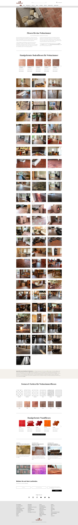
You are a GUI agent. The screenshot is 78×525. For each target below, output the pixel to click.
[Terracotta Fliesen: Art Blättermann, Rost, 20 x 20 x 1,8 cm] (39, 62)
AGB (51, 510)
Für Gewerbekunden (19, 505)
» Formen (58, 43)
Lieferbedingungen (54, 513)
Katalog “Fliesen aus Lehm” (20, 508)
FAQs (52, 514)
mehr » (24, 376)
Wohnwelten (28, 5)
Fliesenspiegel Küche (31, 509)
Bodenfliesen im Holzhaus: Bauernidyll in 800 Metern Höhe (54, 445)
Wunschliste (53, 509)
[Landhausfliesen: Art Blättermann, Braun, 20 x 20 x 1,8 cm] (55, 62)
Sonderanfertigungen (42, 507)
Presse (17, 514)
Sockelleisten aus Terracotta (32, 507)
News (24, 5)
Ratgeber (41, 5)
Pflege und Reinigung (42, 514)
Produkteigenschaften (19, 510)
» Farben (42, 44)
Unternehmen (18, 507)
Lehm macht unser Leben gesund (22, 444)
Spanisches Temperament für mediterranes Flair (38, 445)
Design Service (41, 508)
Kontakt (45, 5)
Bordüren (29, 510)
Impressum (52, 515)
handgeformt (17, 6)
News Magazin (18, 512)
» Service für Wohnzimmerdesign (54, 44)
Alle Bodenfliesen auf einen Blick (39, 74)
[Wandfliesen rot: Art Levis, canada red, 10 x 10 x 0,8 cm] (22, 423)
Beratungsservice (42, 505)
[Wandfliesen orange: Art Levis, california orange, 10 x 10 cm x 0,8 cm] (47, 423)
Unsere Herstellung (19, 509)
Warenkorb (52, 508)
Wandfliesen (56, 5)
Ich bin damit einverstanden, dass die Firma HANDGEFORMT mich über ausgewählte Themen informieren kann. (55, 487)
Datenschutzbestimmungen (55, 512)
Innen (25, 6)
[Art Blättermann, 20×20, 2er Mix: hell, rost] (47, 62)
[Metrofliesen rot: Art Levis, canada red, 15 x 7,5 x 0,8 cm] (30, 423)
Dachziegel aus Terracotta (32, 512)
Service (37, 5)
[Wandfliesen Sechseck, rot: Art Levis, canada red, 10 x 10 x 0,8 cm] (39, 423)
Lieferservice (41, 510)
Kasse (52, 507)
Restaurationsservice (42, 509)
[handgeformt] (19, 2)
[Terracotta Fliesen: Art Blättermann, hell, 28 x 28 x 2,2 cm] (22, 62)
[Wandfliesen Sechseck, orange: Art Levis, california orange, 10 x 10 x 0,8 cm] (55, 423)
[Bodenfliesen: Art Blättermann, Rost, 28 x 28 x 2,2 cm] (30, 62)
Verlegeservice (41, 512)
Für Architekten (18, 504)
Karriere (17, 515)
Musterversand (41, 513)
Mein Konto (53, 505)
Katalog (33, 5)
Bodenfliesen (50, 5)
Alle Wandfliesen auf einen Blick (39, 434)
